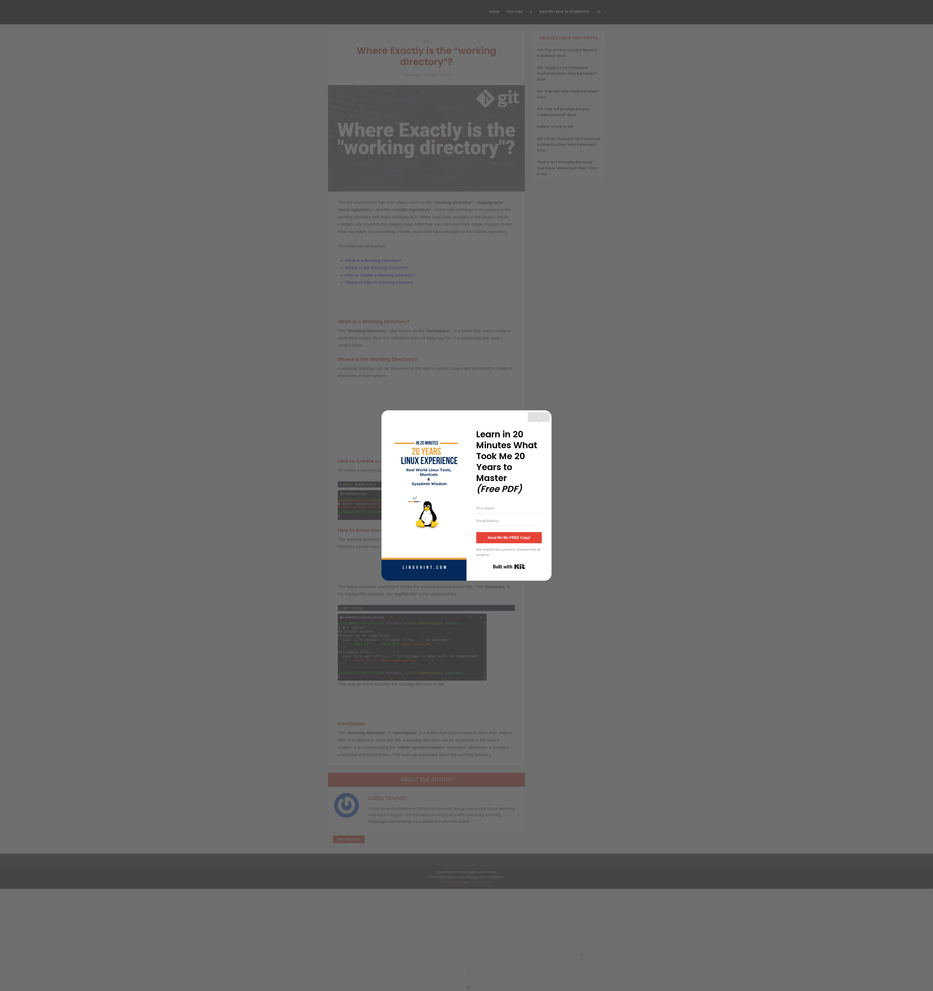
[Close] (539, 417)
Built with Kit (509, 566)
